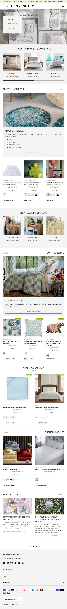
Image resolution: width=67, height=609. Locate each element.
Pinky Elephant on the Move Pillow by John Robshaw (53, 343)
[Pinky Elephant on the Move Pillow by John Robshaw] (55, 327)
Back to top (33, 546)
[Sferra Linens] (33, 62)
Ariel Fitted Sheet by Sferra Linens (14, 407)
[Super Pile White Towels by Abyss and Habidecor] (12, 169)
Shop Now (12, 28)
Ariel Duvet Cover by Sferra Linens (46, 407)
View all (61, 89)
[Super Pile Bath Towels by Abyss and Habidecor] (55, 169)
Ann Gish (12, 74)
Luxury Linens (12, 23)
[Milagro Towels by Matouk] (17, 450)
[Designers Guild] (55, 62)
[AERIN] (55, 225)
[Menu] (63, 6)
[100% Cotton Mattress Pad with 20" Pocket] (49, 450)
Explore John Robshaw (33, 311)
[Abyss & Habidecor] (33, 110)
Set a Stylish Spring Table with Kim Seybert (16, 518)
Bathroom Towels (14, 145)
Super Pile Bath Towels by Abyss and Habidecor (54, 184)
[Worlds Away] (33, 225)
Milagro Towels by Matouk (12, 469)
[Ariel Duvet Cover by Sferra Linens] (49, 388)
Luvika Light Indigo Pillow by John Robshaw (33, 342)
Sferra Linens (33, 74)
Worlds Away (33, 237)
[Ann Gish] (12, 62)
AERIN (55, 237)
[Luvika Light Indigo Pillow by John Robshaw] (33, 327)
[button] (59, 6)
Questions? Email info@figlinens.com (49, 1)
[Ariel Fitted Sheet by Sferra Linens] (17, 388)
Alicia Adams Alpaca (12, 237)
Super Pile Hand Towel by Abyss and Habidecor (32, 184)
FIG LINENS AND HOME (12, 604)
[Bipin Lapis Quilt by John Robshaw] (12, 327)
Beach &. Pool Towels (15, 147)
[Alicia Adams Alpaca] (12, 225)
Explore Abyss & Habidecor (33, 153)
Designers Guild (55, 74)
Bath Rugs (12, 139)
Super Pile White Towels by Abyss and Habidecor (12, 184)
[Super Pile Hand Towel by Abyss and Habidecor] (33, 169)
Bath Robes (12, 142)
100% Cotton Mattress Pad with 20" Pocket (49, 469)
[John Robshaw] (33, 276)
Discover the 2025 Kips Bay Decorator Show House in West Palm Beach (48, 519)
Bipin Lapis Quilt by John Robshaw (11, 342)
